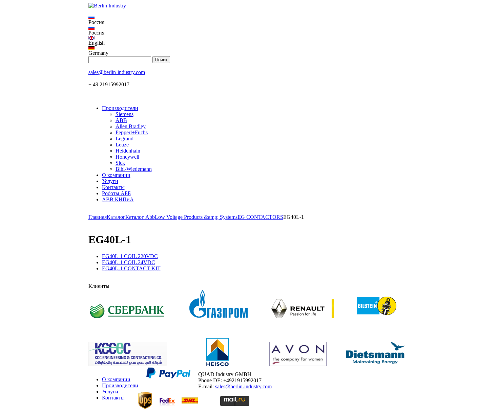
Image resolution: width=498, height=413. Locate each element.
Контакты (113, 187)
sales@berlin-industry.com (116, 72)
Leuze (122, 144)
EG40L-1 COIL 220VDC (130, 256)
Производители (120, 108)
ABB (121, 120)
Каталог (116, 217)
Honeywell (127, 157)
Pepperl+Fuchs (132, 132)
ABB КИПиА (118, 199)
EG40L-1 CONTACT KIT (131, 268)
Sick (120, 163)
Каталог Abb (140, 217)
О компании (116, 175)
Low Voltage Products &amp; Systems (196, 217)
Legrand (124, 138)
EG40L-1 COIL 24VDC (128, 262)
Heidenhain (128, 151)
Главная (97, 217)
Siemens (124, 114)
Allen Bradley (131, 126)
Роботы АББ (116, 193)
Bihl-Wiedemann (134, 169)
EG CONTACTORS (260, 217)
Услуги (110, 181)
